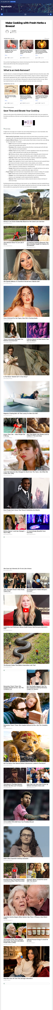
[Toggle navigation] (25, 14)
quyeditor (14, 30)
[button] (48, 14)
